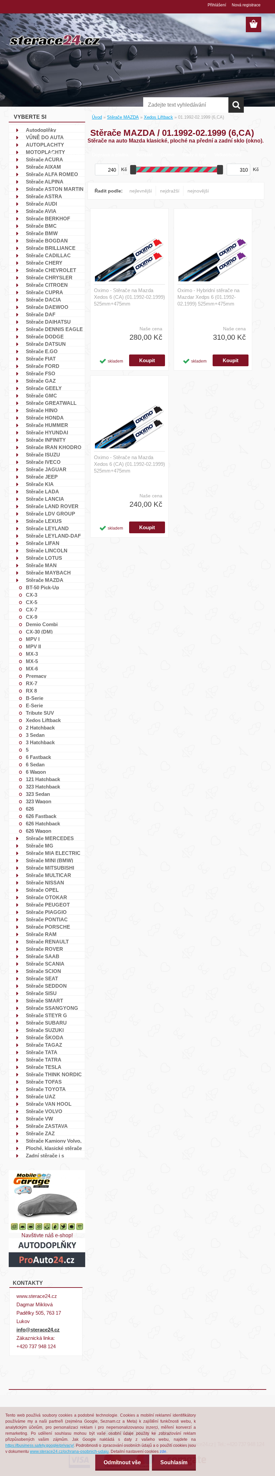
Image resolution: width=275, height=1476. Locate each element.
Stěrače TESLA (43, 1067)
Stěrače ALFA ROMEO (52, 174)
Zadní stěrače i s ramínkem (45, 1155)
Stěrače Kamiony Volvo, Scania (53, 1140)
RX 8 (31, 690)
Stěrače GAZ (41, 380)
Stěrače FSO (40, 373)
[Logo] (55, 40)
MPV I (33, 639)
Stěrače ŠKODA (44, 1037)
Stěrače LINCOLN (46, 550)
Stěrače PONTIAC (47, 919)
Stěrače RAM (41, 934)
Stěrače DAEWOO (47, 307)
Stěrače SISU (41, 993)
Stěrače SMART (44, 1000)
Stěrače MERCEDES (50, 838)
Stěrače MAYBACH (48, 572)
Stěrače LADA (42, 491)
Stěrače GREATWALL (51, 402)
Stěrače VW (39, 1118)
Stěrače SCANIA (45, 963)
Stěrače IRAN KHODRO (53, 447)
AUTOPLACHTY (45, 144)
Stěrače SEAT (42, 978)
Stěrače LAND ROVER (52, 506)
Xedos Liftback (43, 720)
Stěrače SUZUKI (45, 1030)
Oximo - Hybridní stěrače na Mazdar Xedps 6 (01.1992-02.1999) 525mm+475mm (208, 297)
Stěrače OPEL (42, 889)
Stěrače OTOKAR (46, 897)
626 (30, 808)
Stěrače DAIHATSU (48, 321)
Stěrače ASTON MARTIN (55, 189)
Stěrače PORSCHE (48, 926)
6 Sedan (35, 764)
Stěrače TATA (41, 1052)
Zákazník (74, 154)
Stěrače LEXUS (44, 521)
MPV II (33, 646)
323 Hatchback (43, 786)
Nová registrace (246, 5)
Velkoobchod (227, 154)
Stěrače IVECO (43, 461)
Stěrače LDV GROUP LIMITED (50, 513)
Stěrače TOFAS (44, 1081)
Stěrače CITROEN (47, 284)
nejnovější (198, 191)
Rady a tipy (194, 154)
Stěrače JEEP (42, 476)
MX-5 (32, 661)
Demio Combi (42, 624)
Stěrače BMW (42, 233)
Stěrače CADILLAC (48, 255)
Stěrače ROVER (44, 948)
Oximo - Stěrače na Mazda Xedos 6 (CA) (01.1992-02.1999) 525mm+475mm (129, 297)
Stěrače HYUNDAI (47, 432)
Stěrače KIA (40, 484)
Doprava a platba (110, 154)
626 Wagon (38, 830)
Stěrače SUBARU (46, 1022)
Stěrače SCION (43, 971)
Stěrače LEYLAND (47, 528)
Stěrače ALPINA (44, 181)
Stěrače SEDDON (46, 985)
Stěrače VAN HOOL (48, 1103)
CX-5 (31, 602)
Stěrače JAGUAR (46, 469)
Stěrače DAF (40, 314)
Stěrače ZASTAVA (47, 1126)
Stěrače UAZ (40, 1096)
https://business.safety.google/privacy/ (39, 1445)
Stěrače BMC (41, 225)
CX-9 (31, 616)
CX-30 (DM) (39, 631)
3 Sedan (35, 734)
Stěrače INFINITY (46, 439)
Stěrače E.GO (42, 351)
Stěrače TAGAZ (44, 1044)
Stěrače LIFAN (42, 543)
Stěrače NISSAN (45, 882)
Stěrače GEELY (44, 388)
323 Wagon (38, 801)
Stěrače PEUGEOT (48, 904)
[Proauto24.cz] (47, 1241)
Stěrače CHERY (44, 262)
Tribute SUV (40, 712)
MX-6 (32, 668)
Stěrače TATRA (43, 1059)
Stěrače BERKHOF (48, 218)
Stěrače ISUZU (43, 454)
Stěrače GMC (41, 395)
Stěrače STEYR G (46, 1015)
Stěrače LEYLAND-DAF (53, 535)
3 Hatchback (40, 742)
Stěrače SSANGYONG (52, 1007)
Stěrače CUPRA (44, 292)
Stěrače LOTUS (44, 557)
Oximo (167, 154)
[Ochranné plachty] (47, 1173)
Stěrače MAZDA (44, 580)
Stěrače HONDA (45, 417)
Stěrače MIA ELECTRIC (53, 853)
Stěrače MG (39, 845)
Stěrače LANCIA (45, 498)
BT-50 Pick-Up (42, 587)
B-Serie (34, 698)
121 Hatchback (43, 779)
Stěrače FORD (42, 366)
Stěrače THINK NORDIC (54, 1074)
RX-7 (31, 683)
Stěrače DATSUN (46, 343)
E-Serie (34, 705)
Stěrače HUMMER (47, 425)
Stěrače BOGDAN (47, 240)
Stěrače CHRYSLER (49, 277)
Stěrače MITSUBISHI (50, 867)
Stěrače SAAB (42, 956)
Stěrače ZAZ (40, 1133)
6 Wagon (36, 771)
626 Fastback (41, 816)
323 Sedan (38, 794)
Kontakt (144, 154)
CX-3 (31, 594)
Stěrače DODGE (45, 336)
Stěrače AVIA (41, 211)
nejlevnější (140, 191)
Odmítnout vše (122, 1462)
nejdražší (169, 191)
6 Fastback (38, 757)
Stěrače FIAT (41, 358)
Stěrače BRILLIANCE (50, 248)
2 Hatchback (40, 727)
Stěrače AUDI (41, 203)
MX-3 (32, 653)
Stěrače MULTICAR (48, 875)
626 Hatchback (43, 823)
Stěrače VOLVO (44, 1111)
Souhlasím (173, 1462)
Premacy (36, 675)
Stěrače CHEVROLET (51, 270)
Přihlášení (217, 5)
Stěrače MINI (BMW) (49, 860)
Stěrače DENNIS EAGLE (54, 329)
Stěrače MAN (41, 565)
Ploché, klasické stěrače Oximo (54, 1148)
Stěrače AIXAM (43, 166)
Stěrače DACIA (43, 299)
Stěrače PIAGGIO (46, 912)
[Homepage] (51, 152)
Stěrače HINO (42, 410)
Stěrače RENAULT (47, 941)
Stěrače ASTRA (44, 196)
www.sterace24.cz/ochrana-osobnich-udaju (69, 1451)
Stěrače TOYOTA (46, 1089)
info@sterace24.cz (38, 1329)
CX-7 (31, 609)
